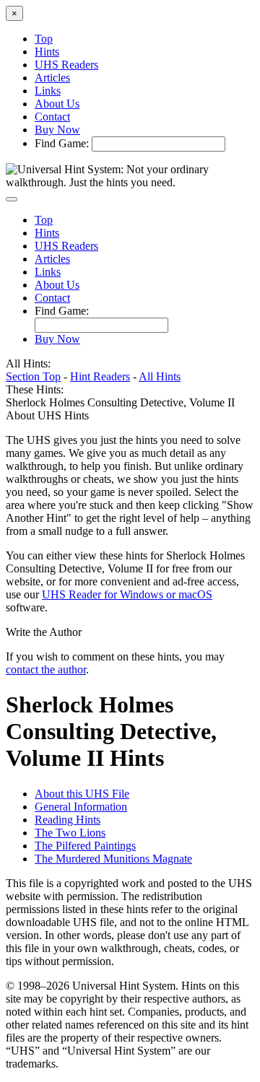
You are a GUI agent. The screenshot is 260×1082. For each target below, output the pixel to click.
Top (44, 38)
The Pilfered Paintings (85, 845)
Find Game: (62, 143)
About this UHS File (82, 793)
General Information (81, 806)
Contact (52, 116)
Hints (47, 51)
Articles (52, 77)
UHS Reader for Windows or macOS (127, 594)
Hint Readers (100, 376)
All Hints (160, 376)
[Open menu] (11, 199)
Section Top (33, 376)
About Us (57, 103)
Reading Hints (67, 819)
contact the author (46, 669)
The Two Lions (70, 832)
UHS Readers (66, 64)
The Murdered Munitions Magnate (113, 858)
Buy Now (57, 129)
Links (48, 90)
